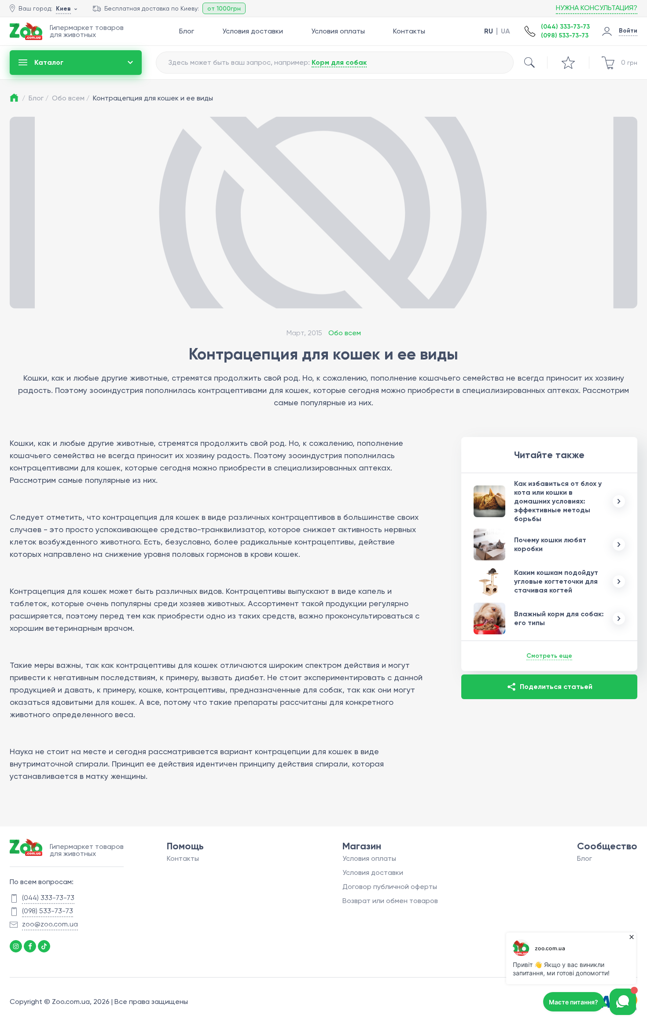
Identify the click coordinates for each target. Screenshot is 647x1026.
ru (488, 31)
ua (505, 31)
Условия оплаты (338, 31)
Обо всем (70, 98)
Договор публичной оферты (389, 886)
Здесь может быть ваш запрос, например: (267, 62)
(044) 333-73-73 (565, 26)
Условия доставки (252, 31)
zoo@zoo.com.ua (50, 924)
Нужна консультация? (596, 8)
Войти (628, 30)
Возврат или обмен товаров (390, 900)
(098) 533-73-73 (564, 35)
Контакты (409, 31)
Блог (186, 31)
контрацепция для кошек (151, 517)
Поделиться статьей (556, 686)
